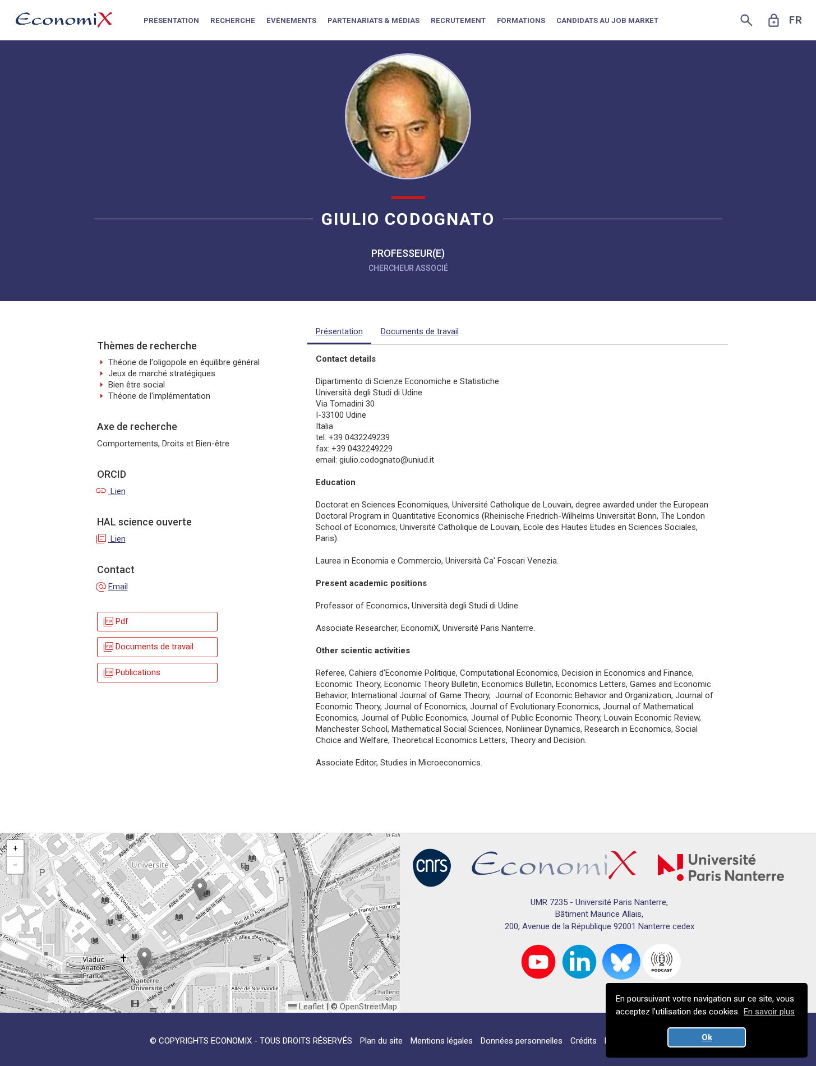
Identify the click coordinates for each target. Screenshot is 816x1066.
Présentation (339, 331)
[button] (200, 889)
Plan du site (381, 1041)
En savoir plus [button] (769, 1012)
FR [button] (796, 20)
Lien (111, 491)
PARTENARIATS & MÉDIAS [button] (373, 20)
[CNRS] (431, 867)
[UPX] (721, 867)
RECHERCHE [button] (232, 20)
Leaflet (310, 1007)
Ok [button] (707, 1037)
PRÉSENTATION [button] (171, 20)
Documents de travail (147, 647)
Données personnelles (522, 1041)
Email (112, 587)
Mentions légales (442, 1041)
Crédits (583, 1041)
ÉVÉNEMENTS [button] (291, 20)
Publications (131, 672)
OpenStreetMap (368, 1007)
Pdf (115, 621)
